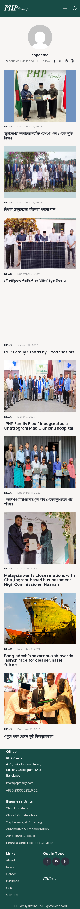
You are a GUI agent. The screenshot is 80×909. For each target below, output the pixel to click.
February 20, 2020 (28, 729)
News (8, 126)
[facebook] (47, 861)
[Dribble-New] (66, 61)
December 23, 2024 (29, 202)
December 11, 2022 (29, 492)
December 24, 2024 (29, 126)
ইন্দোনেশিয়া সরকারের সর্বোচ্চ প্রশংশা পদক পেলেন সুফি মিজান (38, 135)
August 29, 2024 (27, 345)
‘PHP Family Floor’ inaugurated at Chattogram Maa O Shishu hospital (38, 425)
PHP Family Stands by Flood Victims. (40, 352)
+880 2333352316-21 (22, 790)
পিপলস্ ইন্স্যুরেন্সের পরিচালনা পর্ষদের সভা (29, 209)
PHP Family (20, 906)
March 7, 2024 (26, 416)
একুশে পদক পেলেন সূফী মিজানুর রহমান (28, 736)
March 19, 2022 (27, 568)
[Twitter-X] (60, 61)
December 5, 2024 (28, 274)
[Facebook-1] (55, 61)
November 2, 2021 (28, 649)
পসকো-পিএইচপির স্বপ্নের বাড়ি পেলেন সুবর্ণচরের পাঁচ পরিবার (38, 501)
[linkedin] (65, 861)
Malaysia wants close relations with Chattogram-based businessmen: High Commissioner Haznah (39, 580)
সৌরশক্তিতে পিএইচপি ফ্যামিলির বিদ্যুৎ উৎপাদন (35, 280)
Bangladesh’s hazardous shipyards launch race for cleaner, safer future (38, 660)
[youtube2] (56, 861)
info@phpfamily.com (19, 783)
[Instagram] (72, 61)
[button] (65, 8)
